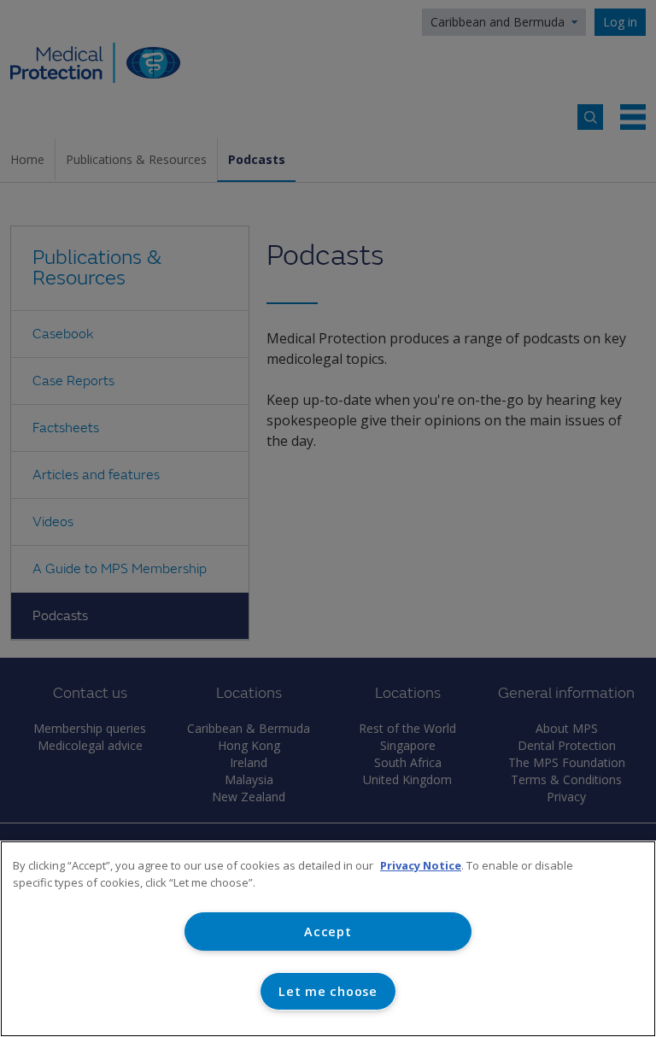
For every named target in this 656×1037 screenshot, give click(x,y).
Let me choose (327, 991)
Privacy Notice (420, 865)
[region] (328, 939)
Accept (327, 931)
